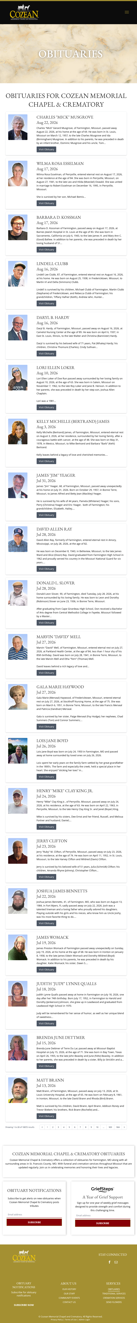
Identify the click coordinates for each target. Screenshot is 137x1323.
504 (118, 1127)
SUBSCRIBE (34, 1222)
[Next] (124, 1127)
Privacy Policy (57, 1319)
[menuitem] (69, 1289)
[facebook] (109, 1262)
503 (110, 1127)
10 (97, 1127)
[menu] (126, 12)
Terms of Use (71, 1319)
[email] (116, 1262)
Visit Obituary (46, 149)
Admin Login (84, 1319)
